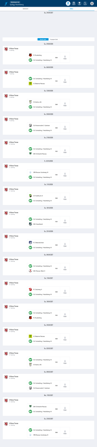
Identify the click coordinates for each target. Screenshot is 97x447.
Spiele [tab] (71, 9)
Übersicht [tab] (25, 9)
